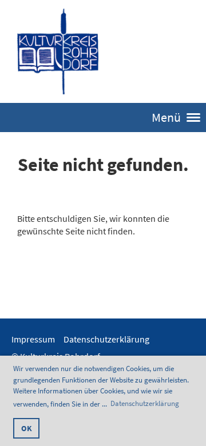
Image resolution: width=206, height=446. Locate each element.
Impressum (33, 339)
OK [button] (26, 428)
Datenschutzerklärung (106, 339)
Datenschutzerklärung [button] (144, 403)
